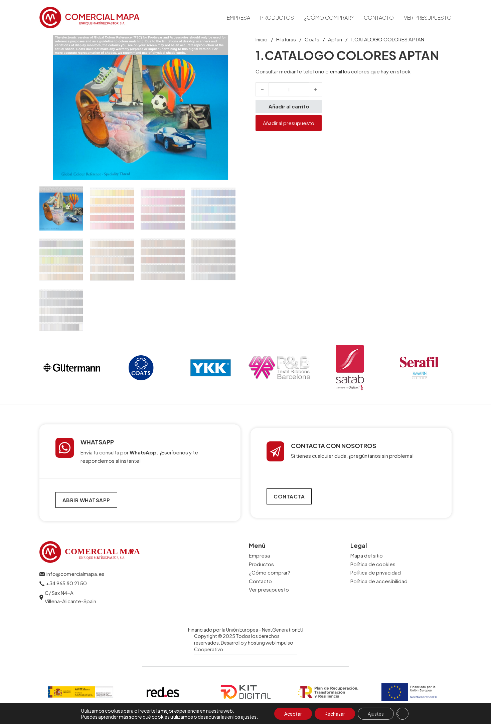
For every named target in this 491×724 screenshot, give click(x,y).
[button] (226, 44)
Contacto (379, 17)
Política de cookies (372, 564)
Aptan (335, 39)
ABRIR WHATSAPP (86, 500)
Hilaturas (286, 39)
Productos (277, 17)
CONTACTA (289, 496)
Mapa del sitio (366, 555)
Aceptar (293, 714)
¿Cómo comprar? (329, 17)
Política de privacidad (375, 572)
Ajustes (376, 714)
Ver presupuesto (428, 17)
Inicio (262, 39)
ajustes (249, 717)
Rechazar (335, 714)
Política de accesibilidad (378, 581)
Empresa (238, 17)
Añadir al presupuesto (288, 123)
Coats (312, 39)
